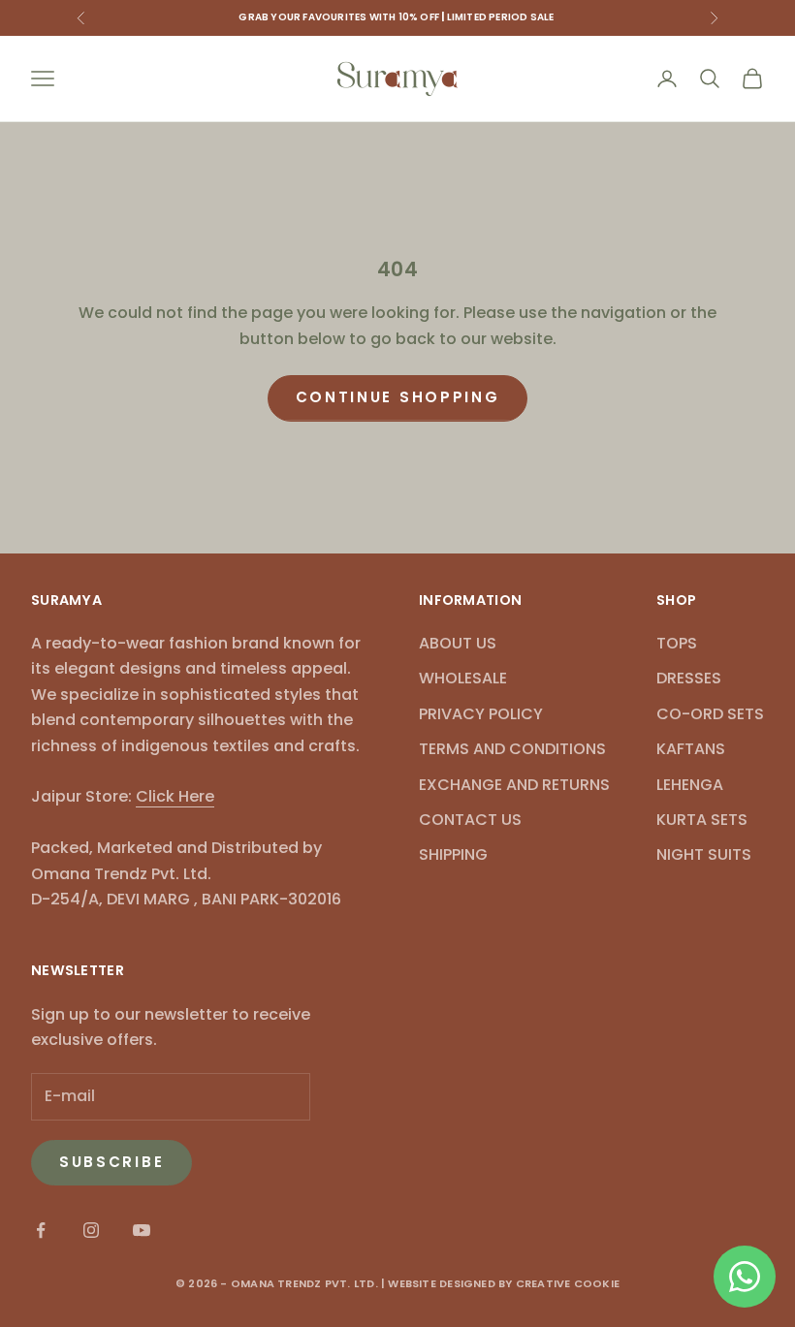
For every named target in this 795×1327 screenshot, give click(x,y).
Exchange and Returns (514, 785)
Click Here (175, 796)
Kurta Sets (701, 819)
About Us (457, 643)
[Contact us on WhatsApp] (745, 1277)
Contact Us (470, 819)
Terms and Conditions (512, 749)
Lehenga (689, 785)
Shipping (453, 854)
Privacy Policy (481, 714)
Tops (676, 643)
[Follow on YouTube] (141, 1230)
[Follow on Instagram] (91, 1230)
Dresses (688, 678)
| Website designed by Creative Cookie (500, 1283)
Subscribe (111, 1162)
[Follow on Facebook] (40, 1230)
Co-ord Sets (710, 714)
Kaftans (690, 749)
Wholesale (463, 678)
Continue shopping (398, 397)
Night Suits (703, 854)
